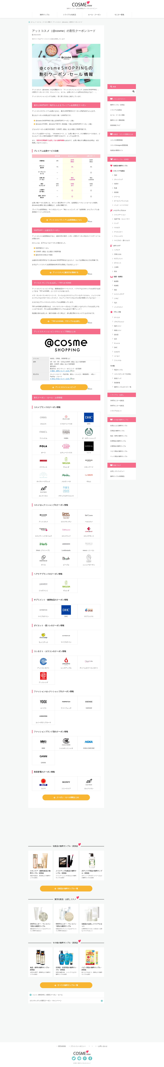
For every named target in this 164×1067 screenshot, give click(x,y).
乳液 (115, 188)
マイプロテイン (43, 616)
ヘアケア (117, 250)
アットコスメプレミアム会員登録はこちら (65, 220)
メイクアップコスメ (119, 210)
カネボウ (117, 352)
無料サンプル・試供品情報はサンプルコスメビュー (82, 8)
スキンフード (88, 467)
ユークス (43, 708)
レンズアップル (66, 668)
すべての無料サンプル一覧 (68, 985)
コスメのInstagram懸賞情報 (119, 145)
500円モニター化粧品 (117, 405)
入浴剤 (116, 267)
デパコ (43, 565)
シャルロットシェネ (66, 748)
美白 (115, 290)
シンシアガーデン (89, 565)
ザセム (89, 481)
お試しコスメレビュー (117, 471)
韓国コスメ (117, 330)
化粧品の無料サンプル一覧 (68, 888)
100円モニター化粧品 (117, 400)
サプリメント (118, 258)
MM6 (43, 748)
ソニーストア (66, 788)
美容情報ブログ (115, 125)
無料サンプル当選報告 (117, 476)
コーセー (117, 356)
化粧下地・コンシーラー (122, 219)
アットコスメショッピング (65, 387)
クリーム (117, 196)
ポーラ (43, 452)
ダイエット (117, 263)
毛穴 (115, 303)
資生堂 (116, 334)
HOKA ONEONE (89, 748)
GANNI (43, 762)
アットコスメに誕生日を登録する (65, 272)
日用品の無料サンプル (117, 430)
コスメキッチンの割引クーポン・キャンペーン (46, 1000)
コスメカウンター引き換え (122, 374)
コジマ (43, 788)
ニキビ (116, 298)
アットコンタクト (43, 668)
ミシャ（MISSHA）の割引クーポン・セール (47, 995)
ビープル (66, 565)
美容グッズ (117, 378)
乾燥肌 (116, 285)
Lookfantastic (66, 550)
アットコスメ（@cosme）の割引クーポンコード (64, 30)
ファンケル (43, 438)
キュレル (117, 343)
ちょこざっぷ (43, 642)
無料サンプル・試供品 (117, 105)
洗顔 (115, 175)
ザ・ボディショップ (89, 438)
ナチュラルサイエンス (66, 496)
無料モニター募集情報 (117, 120)
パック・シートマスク (121, 205)
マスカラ (117, 227)
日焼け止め (117, 254)
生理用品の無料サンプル (118, 441)
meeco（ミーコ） (89, 550)
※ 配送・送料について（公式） (60, 371)
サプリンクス (88, 616)
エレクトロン (43, 496)
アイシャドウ (118, 236)
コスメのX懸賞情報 (116, 140)
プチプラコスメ (119, 322)
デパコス (117, 317)
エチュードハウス (66, 452)
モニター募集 (119, 15)
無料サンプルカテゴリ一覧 (122, 387)
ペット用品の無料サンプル (118, 456)
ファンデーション (120, 214)
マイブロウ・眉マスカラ (122, 240)
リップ (116, 223)
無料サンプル (45, 15)
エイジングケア (119, 294)
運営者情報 (62, 1046)
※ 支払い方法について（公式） (60, 379)
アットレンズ (43, 682)
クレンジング (118, 179)
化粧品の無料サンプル (120, 165)
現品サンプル (118, 370)
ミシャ (89, 452)
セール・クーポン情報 (117, 115)
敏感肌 (116, 281)
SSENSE (89, 708)
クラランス (43, 467)
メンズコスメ (118, 307)
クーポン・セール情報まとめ (68, 797)
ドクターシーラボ (66, 424)
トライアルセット (116, 411)
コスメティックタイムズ (43, 536)
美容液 (116, 192)
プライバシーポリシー (78, 1046)
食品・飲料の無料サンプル (118, 436)
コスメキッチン (66, 521)
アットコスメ (43, 521)
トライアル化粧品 (69, 15)
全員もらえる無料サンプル (118, 425)
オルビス (43, 424)
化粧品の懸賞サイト (116, 150)
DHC (89, 424)
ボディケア (116, 245)
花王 (115, 339)
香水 (115, 271)
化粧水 (116, 183)
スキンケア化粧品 (119, 171)
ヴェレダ (66, 467)
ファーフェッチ (66, 708)
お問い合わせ (102, 1046)
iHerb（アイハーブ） (43, 550)
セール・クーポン (94, 15)
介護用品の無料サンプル (118, 446)
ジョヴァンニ (43, 590)
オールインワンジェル (121, 201)
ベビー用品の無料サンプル (118, 451)
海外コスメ (117, 326)
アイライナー (118, 232)
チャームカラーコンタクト (89, 668)
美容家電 (117, 382)
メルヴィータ (66, 481)
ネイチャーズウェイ (43, 481)
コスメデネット (89, 536)
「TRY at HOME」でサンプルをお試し (65, 321)
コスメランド (66, 536)
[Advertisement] (66, 825)
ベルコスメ (89, 521)
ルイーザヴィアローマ (43, 722)
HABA (66, 438)
